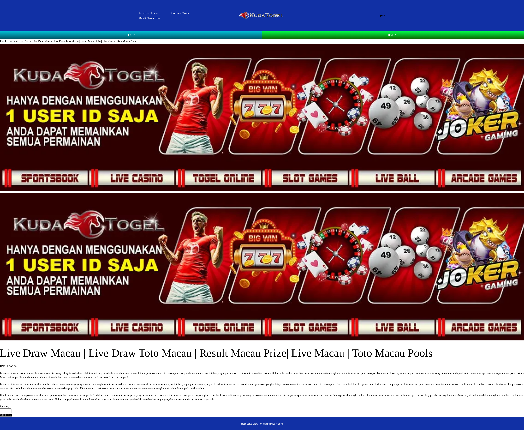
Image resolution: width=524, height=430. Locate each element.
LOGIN (131, 35)
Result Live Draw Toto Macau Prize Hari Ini (262, 423)
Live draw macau (9, 373)
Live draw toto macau (11, 384)
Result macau (7, 395)
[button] (6, 415)
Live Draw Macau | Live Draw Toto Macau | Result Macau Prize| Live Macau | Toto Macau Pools (84, 41)
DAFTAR (393, 35)
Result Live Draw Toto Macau (16, 41)
